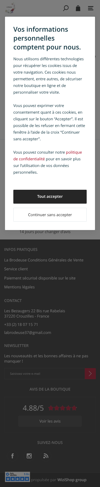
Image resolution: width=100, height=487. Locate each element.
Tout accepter (50, 196)
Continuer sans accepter (50, 215)
